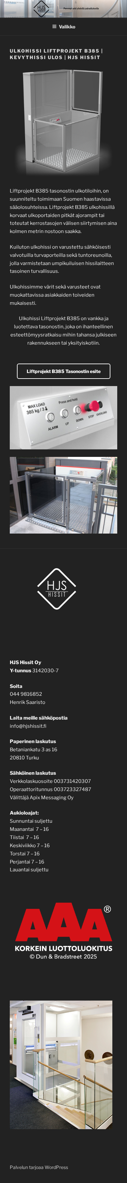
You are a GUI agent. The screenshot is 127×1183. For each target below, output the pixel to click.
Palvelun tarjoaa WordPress (39, 1167)
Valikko (67, 26)
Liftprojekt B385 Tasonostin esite (64, 371)
